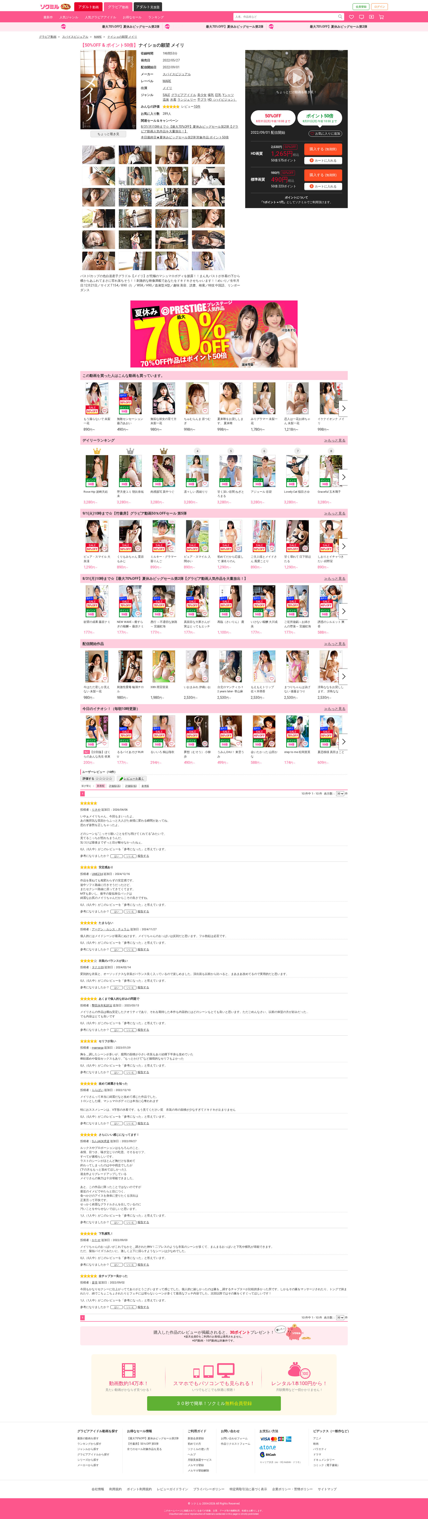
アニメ (317, 1438)
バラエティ (320, 1449)
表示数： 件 (336, 793)
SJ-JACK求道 (100, 1141)
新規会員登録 (196, 1438)
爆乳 (211, 95)
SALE (166, 95)
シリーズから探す (88, 1459)
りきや (96, 809)
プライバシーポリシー (208, 1489)
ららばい (97, 1090)
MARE (167, 81)
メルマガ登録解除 (198, 1470)
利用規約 (115, 1489)
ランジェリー (186, 99)
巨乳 (218, 95)
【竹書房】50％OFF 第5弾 (142, 1443)
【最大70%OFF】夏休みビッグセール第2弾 (153, 1438)
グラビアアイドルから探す (93, 1454)
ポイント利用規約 (139, 1489)
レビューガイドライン (172, 1489)
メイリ (167, 88)
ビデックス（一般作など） (332, 1431)
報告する (143, 856)
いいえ (130, 856)
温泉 (166, 99)
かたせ (96, 1240)
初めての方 (194, 1443)
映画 (316, 1443)
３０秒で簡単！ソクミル (214, 1403)
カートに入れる (324, 160)
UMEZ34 (97, 874)
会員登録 (361, 6)
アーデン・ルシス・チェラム (111, 929)
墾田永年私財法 (102, 1005)
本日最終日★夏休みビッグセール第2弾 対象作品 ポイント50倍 (185, 137)
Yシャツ (228, 95)
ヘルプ (192, 1454)
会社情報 (98, 1489)
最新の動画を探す (88, 1438)
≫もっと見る (335, 440)
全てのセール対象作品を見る (144, 1449)
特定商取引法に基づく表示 (248, 1489)
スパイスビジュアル (177, 74)
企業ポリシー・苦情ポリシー (292, 1489)
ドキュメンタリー (324, 1459)
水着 (173, 99)
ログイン (379, 6)
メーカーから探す (88, 1465)
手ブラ (202, 99)
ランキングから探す (89, 1443)
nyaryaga (97, 1047)
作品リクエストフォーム (235, 1443)
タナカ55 (98, 967)
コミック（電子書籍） (326, 1465)
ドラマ (317, 1454)
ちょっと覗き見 (108, 134)
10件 (197, 106)
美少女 (202, 95)
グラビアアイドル (183, 95)
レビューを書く (134, 778)
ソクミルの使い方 (198, 1449)
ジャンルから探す (88, 1449)
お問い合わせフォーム (234, 1438)
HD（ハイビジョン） (222, 99)
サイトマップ (327, 1489)
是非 (95, 1282)
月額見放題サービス (200, 1459)
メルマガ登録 (196, 1465)
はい (116, 856)
